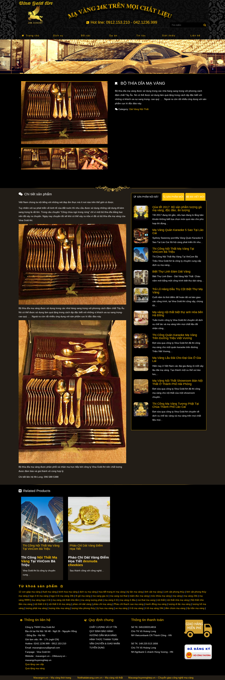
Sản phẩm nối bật (148, 196)
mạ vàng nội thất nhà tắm (65, 600)
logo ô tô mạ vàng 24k (62, 596)
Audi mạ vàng (49, 591)
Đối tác (86, 35)
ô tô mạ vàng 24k (154, 608)
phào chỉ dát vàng (82, 604)
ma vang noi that (118, 596)
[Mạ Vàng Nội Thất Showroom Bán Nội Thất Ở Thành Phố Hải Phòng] (141, 386)
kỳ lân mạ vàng (135, 591)
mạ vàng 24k (190, 596)
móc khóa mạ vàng (161, 596)
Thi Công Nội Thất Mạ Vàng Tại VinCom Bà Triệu (173, 250)
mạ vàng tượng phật (91, 600)
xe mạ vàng (121, 608)
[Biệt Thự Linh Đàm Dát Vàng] (141, 277)
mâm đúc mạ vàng (139, 596)
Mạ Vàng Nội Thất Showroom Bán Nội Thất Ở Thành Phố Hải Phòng (177, 382)
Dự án (113, 35)
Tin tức (141, 35)
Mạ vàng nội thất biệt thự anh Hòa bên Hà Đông (177, 313)
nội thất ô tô (40, 604)
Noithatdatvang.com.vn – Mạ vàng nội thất (100, 677)
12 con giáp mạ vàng (30, 591)
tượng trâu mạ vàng (59, 608)
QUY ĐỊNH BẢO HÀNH (101, 631)
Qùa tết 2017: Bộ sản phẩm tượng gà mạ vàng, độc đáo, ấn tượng (177, 208)
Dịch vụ (58, 35)
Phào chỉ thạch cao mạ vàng (128, 604)
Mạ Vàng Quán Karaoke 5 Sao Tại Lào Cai (177, 231)
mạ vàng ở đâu (128, 600)
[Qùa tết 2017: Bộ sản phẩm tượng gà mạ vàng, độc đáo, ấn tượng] (141, 212)
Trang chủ (32, 35)
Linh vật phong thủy (174, 591)
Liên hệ (195, 35)
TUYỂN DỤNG (97, 647)
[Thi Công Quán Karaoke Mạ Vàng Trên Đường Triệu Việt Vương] (141, 340)
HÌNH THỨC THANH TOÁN (103, 639)
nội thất (161, 600)
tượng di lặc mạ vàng (180, 604)
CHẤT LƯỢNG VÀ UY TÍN (103, 627)
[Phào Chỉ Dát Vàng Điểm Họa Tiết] (89, 519)
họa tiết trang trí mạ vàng (112, 591)
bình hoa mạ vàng (68, 591)
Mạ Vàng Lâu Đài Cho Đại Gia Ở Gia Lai (176, 359)
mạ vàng (177, 596)
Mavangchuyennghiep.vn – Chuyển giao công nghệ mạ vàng (160, 677)
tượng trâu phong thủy (83, 608)
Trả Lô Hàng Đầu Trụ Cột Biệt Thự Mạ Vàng (177, 290)
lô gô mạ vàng (83, 596)
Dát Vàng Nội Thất (139, 109)
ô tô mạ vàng (136, 608)
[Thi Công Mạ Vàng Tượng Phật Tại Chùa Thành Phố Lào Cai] (141, 409)
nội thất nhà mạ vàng (178, 600)
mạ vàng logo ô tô (41, 600)
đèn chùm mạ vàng (175, 608)
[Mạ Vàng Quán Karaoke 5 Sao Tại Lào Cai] (141, 235)
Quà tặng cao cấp (34, 664)
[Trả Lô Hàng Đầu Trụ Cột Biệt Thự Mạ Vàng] (141, 295)
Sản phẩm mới (174, 196)
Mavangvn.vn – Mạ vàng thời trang (52, 677)
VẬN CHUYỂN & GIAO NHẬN (104, 643)
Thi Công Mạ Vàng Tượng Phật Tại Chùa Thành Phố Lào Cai (175, 405)
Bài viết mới (197, 196)
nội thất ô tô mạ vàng (60, 604)
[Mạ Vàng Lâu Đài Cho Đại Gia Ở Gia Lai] (141, 363)
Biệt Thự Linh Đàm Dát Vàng (171, 271)
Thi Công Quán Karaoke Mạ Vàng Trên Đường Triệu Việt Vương (174, 336)
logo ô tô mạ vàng (39, 596)
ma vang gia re (100, 596)
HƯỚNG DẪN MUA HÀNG (103, 635)
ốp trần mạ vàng (195, 608)
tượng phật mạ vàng (36, 608)
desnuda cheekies (82, 563)
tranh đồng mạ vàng (156, 604)
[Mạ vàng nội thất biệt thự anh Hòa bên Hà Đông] (141, 317)
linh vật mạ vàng (153, 591)
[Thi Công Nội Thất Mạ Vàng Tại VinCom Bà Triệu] (141, 254)
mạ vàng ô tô (111, 600)
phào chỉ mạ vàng (102, 604)
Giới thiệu (168, 35)
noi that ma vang (146, 600)
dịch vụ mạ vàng (88, 591)
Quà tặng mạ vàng (35, 668)
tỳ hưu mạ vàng (105, 608)
